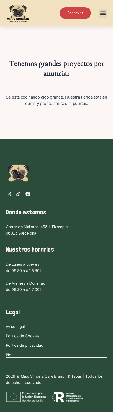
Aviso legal (15, 326)
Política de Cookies (23, 336)
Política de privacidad (24, 345)
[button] (103, 13)
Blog (10, 355)
